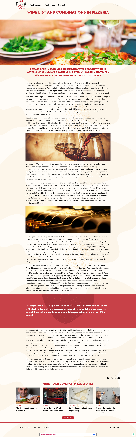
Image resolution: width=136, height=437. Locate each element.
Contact (61, 5)
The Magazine (35, 5)
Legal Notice (46, 427)
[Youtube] (118, 427)
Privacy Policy (36, 427)
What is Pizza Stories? (24, 427)
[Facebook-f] (111, 427)
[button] (108, 378)
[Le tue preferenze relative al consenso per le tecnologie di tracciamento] (133, 434)
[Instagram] (114, 427)
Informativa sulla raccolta (48, 434)
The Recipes (50, 5)
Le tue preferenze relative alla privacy (75, 435)
